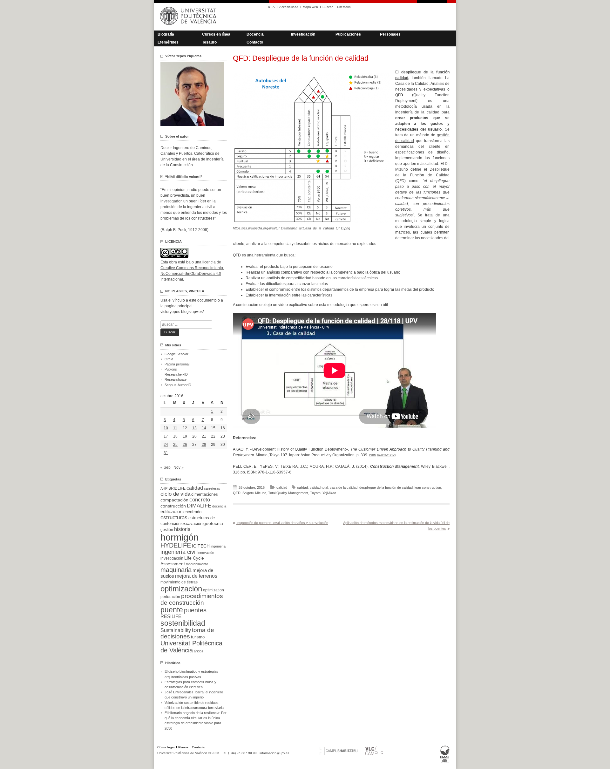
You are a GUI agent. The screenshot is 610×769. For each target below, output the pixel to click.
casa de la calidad (343, 487)
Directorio (344, 7)
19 (185, 436)
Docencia (255, 34)
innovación (206, 553)
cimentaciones (204, 494)
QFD (237, 493)
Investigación (303, 34)
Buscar (327, 7)
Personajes (390, 34)
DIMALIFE (199, 506)
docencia (219, 506)
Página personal (177, 364)
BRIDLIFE (177, 488)
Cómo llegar (166, 747)
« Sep (165, 467)
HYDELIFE (175, 545)
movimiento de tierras (179, 582)
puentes (195, 610)
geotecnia (213, 523)
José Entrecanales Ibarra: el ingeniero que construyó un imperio (194, 694)
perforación (170, 597)
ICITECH (201, 546)
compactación (174, 499)
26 (185, 444)
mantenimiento (197, 564)
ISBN (372, 455)
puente (171, 610)
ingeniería (218, 546)
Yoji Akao (329, 493)
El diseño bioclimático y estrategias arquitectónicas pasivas (191, 674)
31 (166, 453)
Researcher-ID (176, 374)
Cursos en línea (216, 34)
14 (204, 428)
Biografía (166, 34)
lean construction (428, 487)
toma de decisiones (187, 633)
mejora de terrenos (196, 576)
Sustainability (175, 630)
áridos (198, 651)
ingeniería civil (178, 551)
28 (204, 444)
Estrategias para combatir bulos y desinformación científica (190, 684)
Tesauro (209, 42)
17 (166, 436)
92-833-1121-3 (386, 455)
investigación (171, 558)
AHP (163, 488)
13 (194, 428)
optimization (213, 590)
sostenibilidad (182, 623)
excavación (191, 523)
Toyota (315, 493)
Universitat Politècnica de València (191, 647)
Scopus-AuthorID (178, 385)
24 (166, 444)
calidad (281, 487)
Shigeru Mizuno (254, 493)
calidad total (319, 487)
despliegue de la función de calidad (386, 487)
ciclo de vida (175, 494)
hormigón (179, 537)
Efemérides (168, 42)
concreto (199, 500)
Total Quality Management (288, 493)
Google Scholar (176, 354)
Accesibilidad (288, 7)
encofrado (192, 511)
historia (182, 529)
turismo (198, 637)
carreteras (212, 488)
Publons (171, 369)
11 (175, 428)
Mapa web (310, 7)
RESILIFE (170, 616)
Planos (183, 747)
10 (166, 428)
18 (175, 436)
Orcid (169, 359)
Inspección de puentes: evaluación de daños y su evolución (282, 523)
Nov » (178, 467)
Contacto (255, 42)
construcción (173, 505)
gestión (166, 529)
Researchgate (175, 379)
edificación (171, 511)
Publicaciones (348, 34)
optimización (181, 588)
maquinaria (176, 569)
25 (175, 444)
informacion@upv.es (274, 753)
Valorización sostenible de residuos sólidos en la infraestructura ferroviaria (194, 705)
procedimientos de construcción (191, 599)
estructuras (173, 517)
